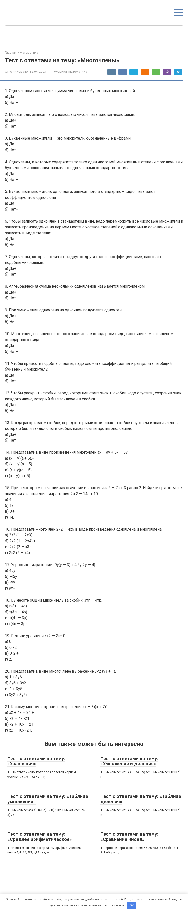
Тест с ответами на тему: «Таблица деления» (140, 799)
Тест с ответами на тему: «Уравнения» (36, 761)
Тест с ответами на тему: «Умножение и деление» (129, 761)
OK (132, 905)
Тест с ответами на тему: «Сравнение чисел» (129, 836)
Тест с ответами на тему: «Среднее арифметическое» (39, 836)
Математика (77, 71)
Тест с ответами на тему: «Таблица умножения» (47, 799)
